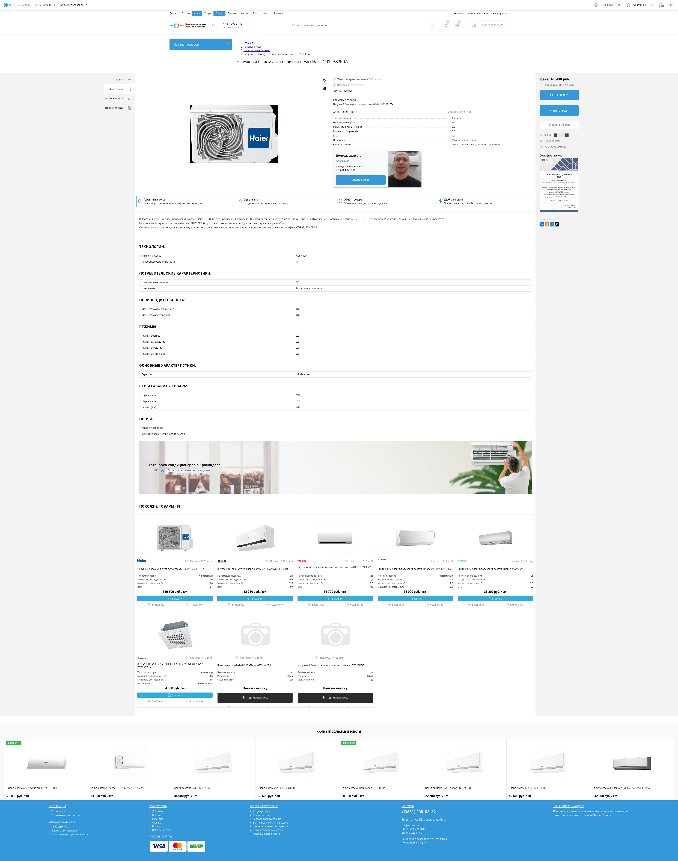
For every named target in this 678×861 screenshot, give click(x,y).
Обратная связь (19, 5)
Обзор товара (116, 89)
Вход (486, 13)
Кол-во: (548, 134)
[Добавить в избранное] (325, 80)
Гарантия (157, 819)
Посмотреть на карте (414, 842)
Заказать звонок (230, 27)
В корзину (177, 598)
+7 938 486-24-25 (346, 169)
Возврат (157, 826)
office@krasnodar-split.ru (350, 166)
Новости (265, 13)
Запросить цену (257, 698)
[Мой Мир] (552, 224)
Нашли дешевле (552, 140)
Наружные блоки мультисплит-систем (163, 433)
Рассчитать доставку (555, 147)
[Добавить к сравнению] (325, 88)
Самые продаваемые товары (339, 732)
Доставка (232, 13)
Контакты (279, 13)
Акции (197, 13)
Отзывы (186, 13)
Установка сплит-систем (65, 815)
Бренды (219, 13)
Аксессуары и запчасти (266, 833)
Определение (473, 13)
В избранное (158, 604)
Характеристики (114, 98)
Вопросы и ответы (163, 830)
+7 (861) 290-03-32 (231, 23)
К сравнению (196, 604)
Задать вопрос (360, 179)
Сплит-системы (262, 815)
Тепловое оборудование (267, 819)
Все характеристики (459, 111)
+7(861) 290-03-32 (419, 811)
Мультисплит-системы (464, 140)
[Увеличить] (234, 134)
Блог (254, 13)
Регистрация (499, 13)
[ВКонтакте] (542, 224)
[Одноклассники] (547, 224)
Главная (174, 13)
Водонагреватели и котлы (268, 830)
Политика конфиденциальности (69, 834)
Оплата (244, 13)
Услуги (207, 13)
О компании (58, 811)
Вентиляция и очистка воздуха (271, 822)
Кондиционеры (261, 811)
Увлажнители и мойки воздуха (270, 826)
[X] (557, 224)
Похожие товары (114, 107)
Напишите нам (59, 826)
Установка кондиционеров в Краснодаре (184, 465)
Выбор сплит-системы (64, 830)
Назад (119, 79)
